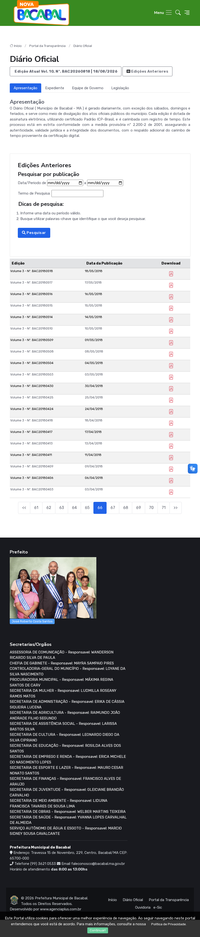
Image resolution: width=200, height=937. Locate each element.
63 (61, 507)
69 (138, 507)
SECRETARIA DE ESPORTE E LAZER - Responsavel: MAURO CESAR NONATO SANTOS (66, 770)
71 (164, 507)
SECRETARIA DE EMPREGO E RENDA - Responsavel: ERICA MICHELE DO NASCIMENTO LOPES (68, 759)
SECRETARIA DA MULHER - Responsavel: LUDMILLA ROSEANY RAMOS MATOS (63, 693)
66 (100, 507)
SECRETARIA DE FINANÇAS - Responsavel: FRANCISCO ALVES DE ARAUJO (65, 781)
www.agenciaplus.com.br (60, 909)
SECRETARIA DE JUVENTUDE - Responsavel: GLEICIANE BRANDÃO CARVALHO (67, 792)
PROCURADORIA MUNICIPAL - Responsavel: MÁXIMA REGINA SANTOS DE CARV (61, 682)
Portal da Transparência (47, 46)
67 (112, 507)
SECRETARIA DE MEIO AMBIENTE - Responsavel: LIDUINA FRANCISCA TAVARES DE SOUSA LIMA (58, 803)
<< (24, 507)
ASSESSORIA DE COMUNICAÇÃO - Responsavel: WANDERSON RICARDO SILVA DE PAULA (61, 655)
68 (125, 507)
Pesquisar (36, 233)
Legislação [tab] (120, 88)
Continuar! (98, 930)
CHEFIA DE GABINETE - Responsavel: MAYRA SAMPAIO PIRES (62, 663)
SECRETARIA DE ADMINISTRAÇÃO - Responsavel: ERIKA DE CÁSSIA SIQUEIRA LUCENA (67, 704)
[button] (178, 13)
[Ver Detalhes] (171, 274)
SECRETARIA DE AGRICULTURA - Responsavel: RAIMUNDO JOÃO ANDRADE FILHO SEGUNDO (65, 715)
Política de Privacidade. (169, 924)
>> (176, 507)
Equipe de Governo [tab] (87, 88)
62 (48, 507)
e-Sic (157, 907)
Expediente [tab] (54, 88)
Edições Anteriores (149, 71)
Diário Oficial (82, 46)
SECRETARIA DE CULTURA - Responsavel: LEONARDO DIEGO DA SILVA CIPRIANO (64, 737)
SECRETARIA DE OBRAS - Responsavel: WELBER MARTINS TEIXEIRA (68, 811)
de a (52, 182)
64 (74, 507)
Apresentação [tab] (25, 88)
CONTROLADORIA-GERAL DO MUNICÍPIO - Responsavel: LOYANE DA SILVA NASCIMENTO (67, 671)
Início (18, 46)
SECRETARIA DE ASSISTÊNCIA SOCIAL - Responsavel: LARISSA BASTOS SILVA (63, 726)
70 (151, 507)
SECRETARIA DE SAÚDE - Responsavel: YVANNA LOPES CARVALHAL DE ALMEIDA (68, 820)
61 (36, 507)
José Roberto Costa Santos (32, 621)
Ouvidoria (142, 907)
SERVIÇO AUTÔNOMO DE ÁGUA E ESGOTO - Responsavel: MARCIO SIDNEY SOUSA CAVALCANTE (66, 831)
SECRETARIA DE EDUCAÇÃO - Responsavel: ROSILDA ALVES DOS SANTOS (65, 748)
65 (87, 507)
